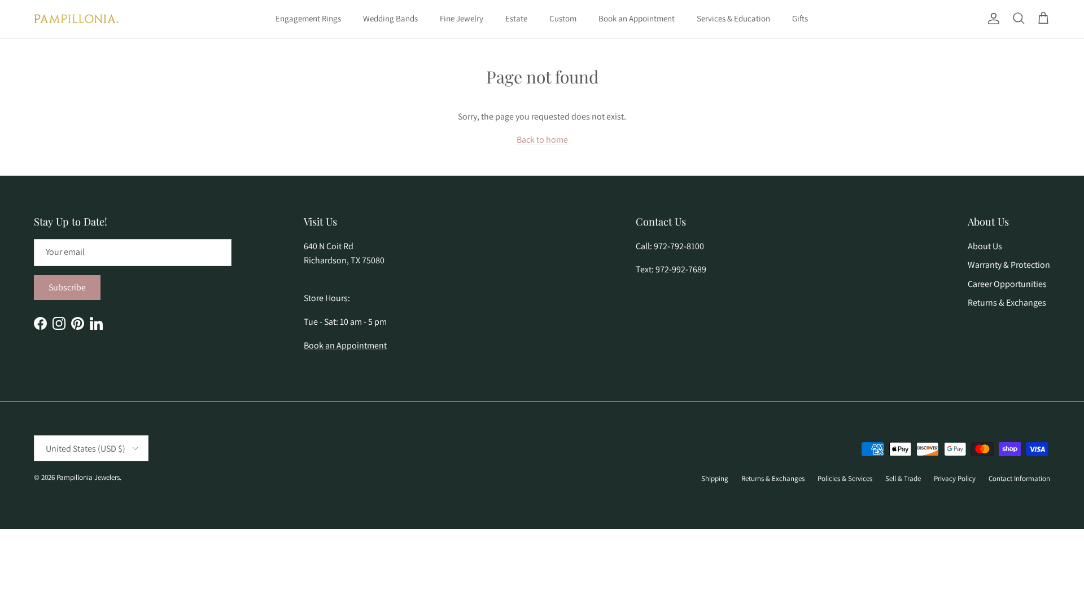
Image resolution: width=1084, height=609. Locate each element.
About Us (985, 246)
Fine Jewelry (461, 18)
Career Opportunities (1007, 284)
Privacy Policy (955, 478)
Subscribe (67, 287)
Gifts (800, 18)
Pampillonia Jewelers (88, 477)
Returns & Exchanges (1007, 302)
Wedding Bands (390, 18)
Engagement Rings (308, 18)
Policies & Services (845, 478)
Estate (516, 18)
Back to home (542, 139)
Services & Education (733, 18)
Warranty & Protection (1009, 265)
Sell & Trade (903, 478)
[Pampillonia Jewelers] (76, 19)
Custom (562, 18)
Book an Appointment (636, 18)
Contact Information (1019, 478)
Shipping (714, 478)
